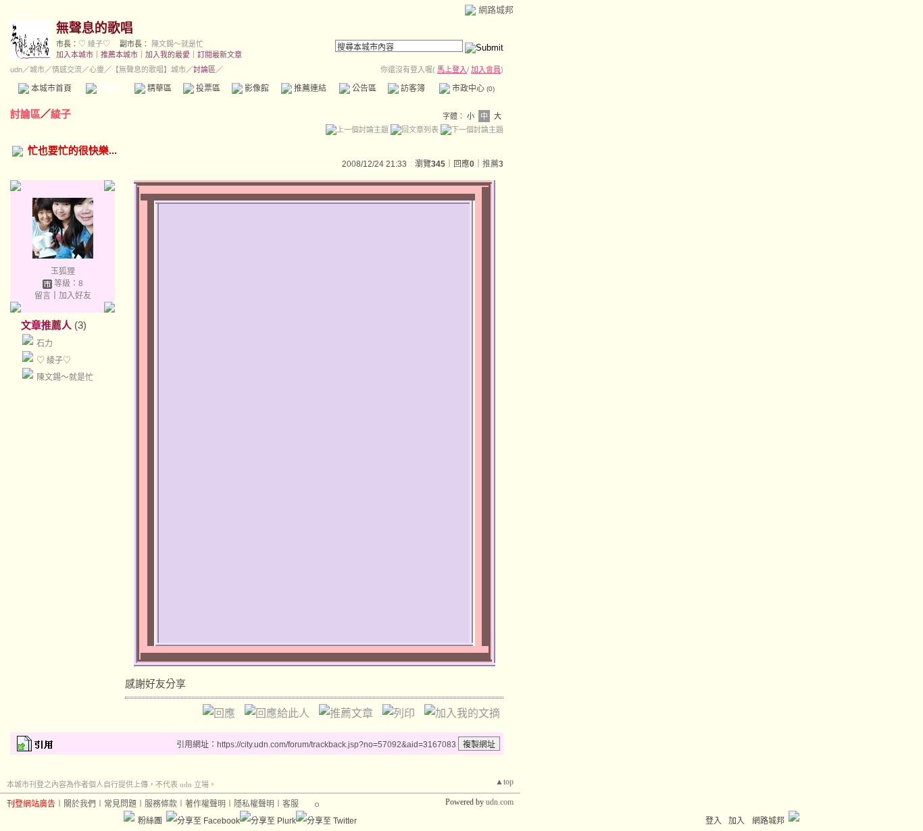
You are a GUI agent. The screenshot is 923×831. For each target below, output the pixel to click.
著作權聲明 (205, 804)
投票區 (207, 88)
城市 (37, 69)
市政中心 (472, 88)
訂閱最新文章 (219, 55)
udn (16, 69)
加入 (736, 821)
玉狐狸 (63, 271)
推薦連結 (309, 88)
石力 (44, 343)
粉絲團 (150, 821)
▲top (504, 781)
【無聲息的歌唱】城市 (148, 69)
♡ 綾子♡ (94, 44)
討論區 (110, 88)
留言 (42, 295)
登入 (713, 821)
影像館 (256, 88)
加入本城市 (74, 55)
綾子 (61, 113)
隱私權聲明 (254, 804)
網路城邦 (496, 10)
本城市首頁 (50, 88)
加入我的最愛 (167, 55)
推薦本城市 (119, 55)
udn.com (500, 802)
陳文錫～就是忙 (177, 44)
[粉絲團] (129, 816)
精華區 (158, 88)
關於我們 (80, 804)
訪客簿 (412, 88)
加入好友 (75, 295)
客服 (290, 804)
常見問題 (120, 804)
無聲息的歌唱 (94, 28)
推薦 (492, 164)
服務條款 (161, 804)
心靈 (96, 69)
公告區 (363, 88)
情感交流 (67, 69)
